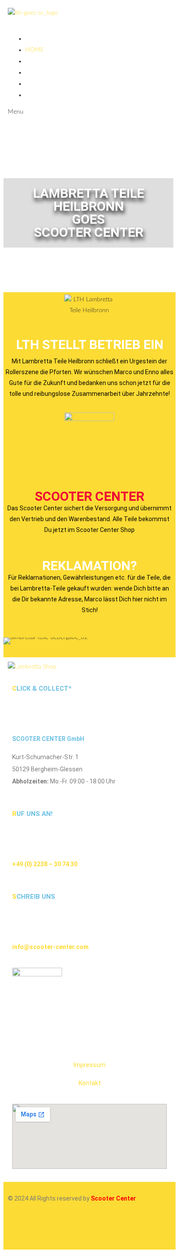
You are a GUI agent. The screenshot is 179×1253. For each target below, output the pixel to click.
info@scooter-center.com (50, 946)
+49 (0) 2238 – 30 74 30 (44, 864)
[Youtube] (65, 1230)
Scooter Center (89, 496)
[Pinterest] (89, 1230)
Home (34, 50)
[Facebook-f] (42, 1230)
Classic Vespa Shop (55, 84)
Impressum (89, 1064)
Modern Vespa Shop (57, 95)
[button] (12, 640)
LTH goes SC (43, 61)
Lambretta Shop (51, 72)
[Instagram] (19, 1230)
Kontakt (90, 1083)
